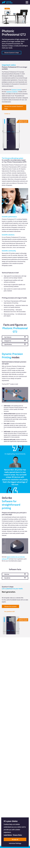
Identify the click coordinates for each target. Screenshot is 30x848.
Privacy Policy (17, 835)
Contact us (7, 114)
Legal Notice (8, 835)
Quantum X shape (16, 89)
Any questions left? (9, 611)
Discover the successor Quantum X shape (13, 107)
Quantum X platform (12, 91)
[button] (27, 2)
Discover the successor (10, 606)
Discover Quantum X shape (11, 52)
